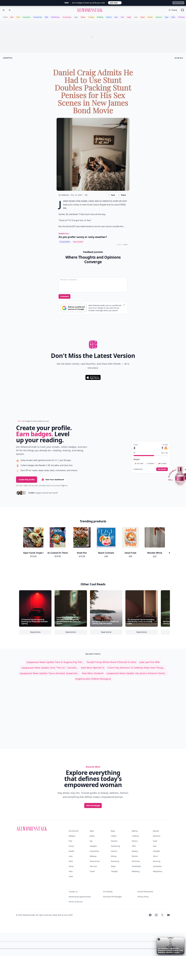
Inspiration (26, 17)
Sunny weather (65, 242)
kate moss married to (92, 667)
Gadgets (93, 846)
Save (113, 195)
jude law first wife (149, 662)
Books (92, 836)
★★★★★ (178, 58)
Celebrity (65, 195)
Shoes (83, 17)
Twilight (114, 871)
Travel (5, 17)
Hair (116, 17)
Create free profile (27, 479)
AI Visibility (107, 891)
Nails (173, 17)
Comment (64, 296)
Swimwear (157, 866)
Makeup (93, 856)
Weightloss (157, 871)
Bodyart (72, 836)
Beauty (156, 831)
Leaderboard (138, 469)
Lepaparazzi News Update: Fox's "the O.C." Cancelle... (49, 667)
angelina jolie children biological (93, 678)
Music (155, 856)
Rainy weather (78, 242)
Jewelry (135, 851)
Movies (150, 17)
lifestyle (7, 58)
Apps (76, 17)
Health (71, 851)
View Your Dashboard (54, 479)
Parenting (115, 861)
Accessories (67, 17)
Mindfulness (55, 17)
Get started (162, 469)
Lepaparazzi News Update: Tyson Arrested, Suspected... (49, 673)
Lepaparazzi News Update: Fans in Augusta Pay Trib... (55, 662)
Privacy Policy (143, 896)
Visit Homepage (93, 805)
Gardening (115, 846)
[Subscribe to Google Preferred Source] (73, 308)
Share (123, 195)
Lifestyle (156, 851)
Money (114, 856)
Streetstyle (136, 866)
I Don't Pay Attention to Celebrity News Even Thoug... (136, 667)
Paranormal (37, 17)
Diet (11, 17)
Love (135, 17)
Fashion (109, 17)
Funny (142, 17)
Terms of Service (76, 901)
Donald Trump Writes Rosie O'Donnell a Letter (111, 662)
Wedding (100, 17)
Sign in (64, 485)
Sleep (129, 17)
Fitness (135, 841)
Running (156, 861)
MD (86, 195)
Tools (71, 876)
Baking (135, 831)
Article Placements (145, 891)
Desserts (156, 836)
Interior (114, 851)
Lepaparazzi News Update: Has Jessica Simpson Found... (136, 673)
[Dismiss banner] (124, 305)
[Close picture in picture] (159, 939)
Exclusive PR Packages (112, 896)
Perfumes (181, 17)
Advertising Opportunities (80, 896)
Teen (122, 17)
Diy (91, 841)
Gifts (46, 17)
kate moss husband (92, 673)
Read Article (40, 633)
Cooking (91, 17)
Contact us (73, 891)
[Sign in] (182, 10)
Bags (166, 17)
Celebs (114, 836)
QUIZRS (125, 244)
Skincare (159, 17)
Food (18, 17)
